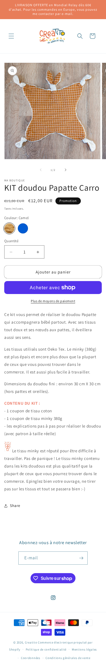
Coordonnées (30, 658)
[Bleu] (23, 228)
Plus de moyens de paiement (53, 301)
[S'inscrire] (81, 558)
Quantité (11, 241)
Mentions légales (84, 649)
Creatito (31, 642)
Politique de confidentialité (46, 649)
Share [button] (15, 505)
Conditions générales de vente (68, 658)
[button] (11, 36)
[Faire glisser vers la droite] (65, 170)
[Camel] (9, 228)
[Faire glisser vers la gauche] (40, 170)
